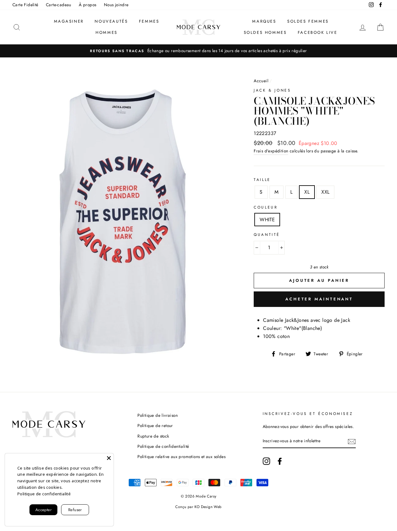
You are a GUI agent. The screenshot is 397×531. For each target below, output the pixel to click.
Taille (262, 179)
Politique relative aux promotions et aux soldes (181, 456)
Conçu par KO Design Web (198, 507)
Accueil (261, 81)
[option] (198, 50)
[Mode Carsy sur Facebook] (279, 461)
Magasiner (69, 21)
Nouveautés (111, 21)
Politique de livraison (157, 415)
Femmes (149, 21)
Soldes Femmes (308, 21)
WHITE (267, 219)
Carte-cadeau (58, 5)
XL (307, 192)
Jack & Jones (272, 90)
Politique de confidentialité (163, 446)
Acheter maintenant (319, 299)
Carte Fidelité (25, 5)
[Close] (109, 458)
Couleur (266, 207)
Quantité (267, 234)
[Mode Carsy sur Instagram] (266, 461)
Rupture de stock (153, 436)
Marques (264, 21)
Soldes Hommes (265, 32)
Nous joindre (116, 5)
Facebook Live (317, 32)
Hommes (107, 32)
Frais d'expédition (271, 151)
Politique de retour (155, 425)
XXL (325, 192)
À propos (87, 5)
